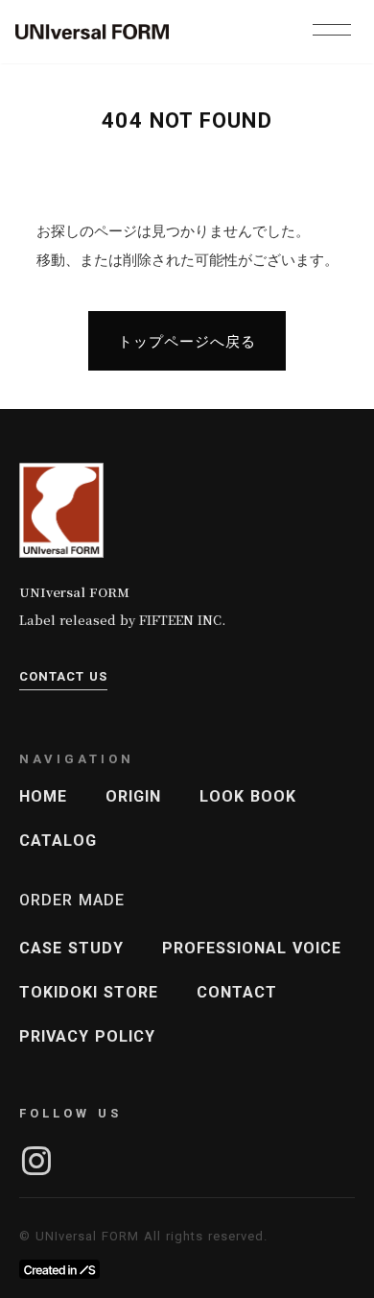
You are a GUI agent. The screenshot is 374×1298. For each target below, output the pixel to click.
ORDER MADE (72, 900)
